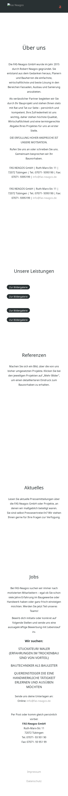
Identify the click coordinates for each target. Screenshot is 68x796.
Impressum (34, 772)
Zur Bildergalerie (18, 287)
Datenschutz (34, 781)
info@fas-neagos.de (39, 701)
